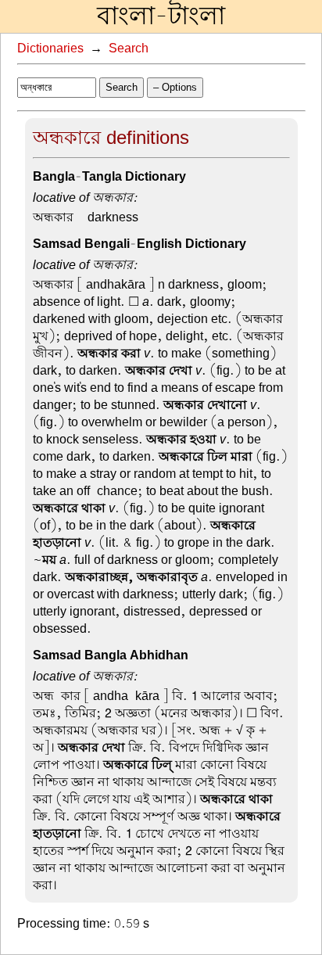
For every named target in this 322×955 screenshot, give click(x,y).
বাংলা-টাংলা (161, 16)
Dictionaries (50, 48)
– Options (175, 87)
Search (128, 48)
